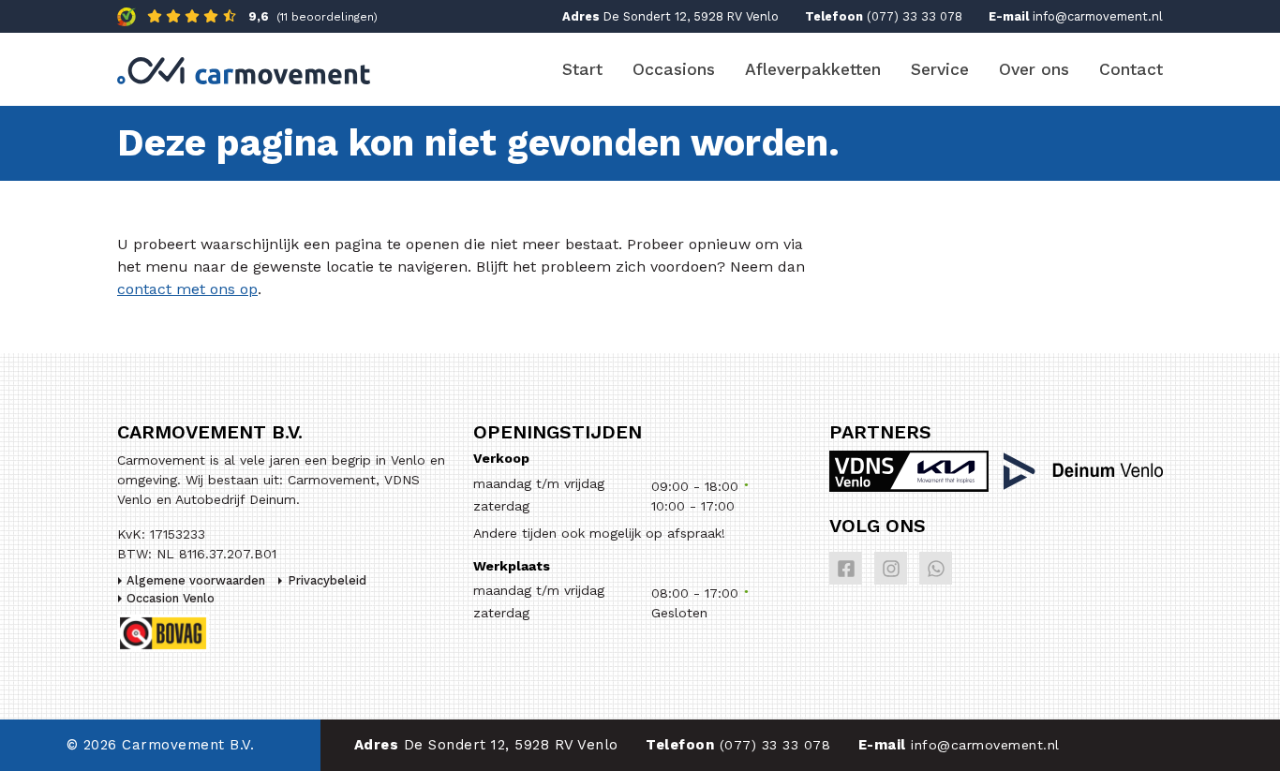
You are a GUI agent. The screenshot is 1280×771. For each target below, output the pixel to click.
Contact (1131, 69)
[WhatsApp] (935, 568)
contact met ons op (187, 289)
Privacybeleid (327, 580)
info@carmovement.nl (1098, 16)
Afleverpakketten (813, 69)
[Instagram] (890, 568)
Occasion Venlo (171, 598)
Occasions (674, 69)
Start (582, 69)
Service (940, 69)
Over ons (1034, 69)
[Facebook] (845, 568)
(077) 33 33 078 (914, 16)
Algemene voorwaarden (196, 580)
